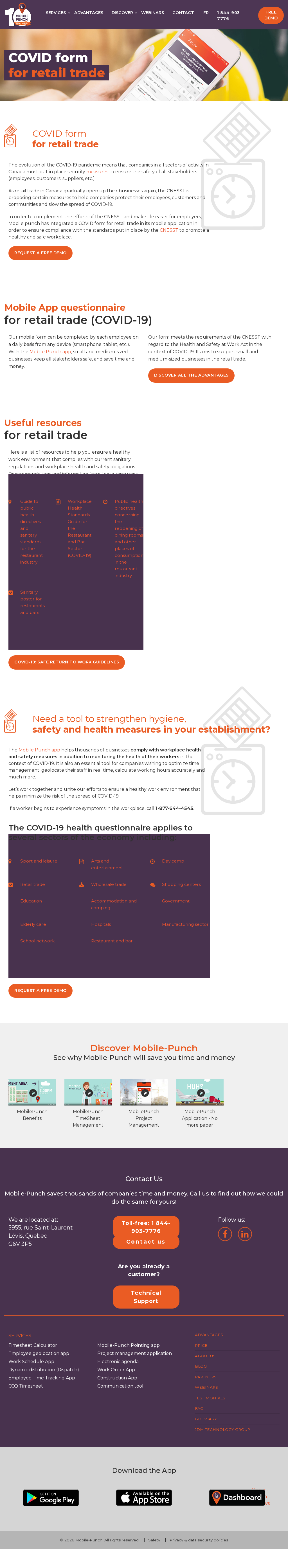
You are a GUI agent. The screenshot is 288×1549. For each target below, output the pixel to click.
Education (31, 901)
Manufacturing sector (185, 924)
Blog (201, 1366)
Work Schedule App (31, 1361)
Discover (122, 12)
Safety (154, 1540)
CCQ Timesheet (25, 1386)
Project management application (134, 1353)
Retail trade (32, 884)
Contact (183, 12)
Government (176, 901)
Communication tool (120, 1386)
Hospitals (101, 924)
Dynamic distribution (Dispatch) (43, 1369)
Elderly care (33, 924)
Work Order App (116, 1369)
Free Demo (271, 15)
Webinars (152, 12)
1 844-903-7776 (229, 15)
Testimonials (210, 1397)
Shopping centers (181, 884)
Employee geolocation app (38, 1353)
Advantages (88, 12)
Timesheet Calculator (32, 1345)
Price (201, 1345)
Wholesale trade (109, 884)
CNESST (169, 230)
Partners (206, 1376)
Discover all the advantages (191, 375)
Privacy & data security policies (199, 1540)
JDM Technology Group (222, 1429)
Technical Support (146, 1296)
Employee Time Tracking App (41, 1378)
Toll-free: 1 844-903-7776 (146, 1226)
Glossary (206, 1419)
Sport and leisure (38, 861)
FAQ (199, 1408)
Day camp (173, 861)
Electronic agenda (118, 1361)
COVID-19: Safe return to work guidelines (66, 662)
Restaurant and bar (112, 941)
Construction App (117, 1378)
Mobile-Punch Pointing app (128, 1345)
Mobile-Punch (88, 1540)
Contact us (146, 1241)
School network (37, 941)
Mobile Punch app (50, 351)
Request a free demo (40, 252)
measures (97, 171)
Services (56, 12)
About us (205, 1356)
